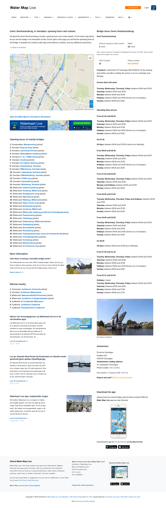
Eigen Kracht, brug (31, 203)
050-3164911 (115, 368)
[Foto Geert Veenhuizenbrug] (125, 316)
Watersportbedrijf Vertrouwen (34, 295)
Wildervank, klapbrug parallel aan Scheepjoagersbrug (46, 212)
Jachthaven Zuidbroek (30, 305)
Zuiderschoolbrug (30, 188)
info (120, 17)
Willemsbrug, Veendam (30, 169)
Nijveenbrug (28, 197)
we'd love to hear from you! (29, 480)
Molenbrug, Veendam (30, 184)
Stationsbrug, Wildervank (33, 221)
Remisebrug (28, 231)
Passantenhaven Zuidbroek (32, 308)
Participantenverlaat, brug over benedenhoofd (42, 234)
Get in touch (76, 472)
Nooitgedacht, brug (31, 194)
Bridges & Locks (65, 17)
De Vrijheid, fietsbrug (29, 163)
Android (123, 442)
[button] (47, 94)
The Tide (89, 497)
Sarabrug (24, 160)
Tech (97, 17)
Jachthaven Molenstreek (30, 292)
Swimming (109, 17)
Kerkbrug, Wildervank (32, 191)
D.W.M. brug (26, 178)
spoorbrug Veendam (29, 151)
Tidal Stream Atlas (75, 497)
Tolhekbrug (28, 218)
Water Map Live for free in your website (25, 485)
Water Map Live (52, 497)
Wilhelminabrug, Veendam (32, 175)
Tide (36, 17)
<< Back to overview (18, 47)
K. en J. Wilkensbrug (29, 157)
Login (146, 8)
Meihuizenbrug (29, 243)
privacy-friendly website (86, 501)
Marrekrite (84, 17)
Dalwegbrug (28, 224)
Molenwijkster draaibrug (30, 154)
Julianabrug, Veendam (31, 172)
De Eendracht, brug (31, 246)
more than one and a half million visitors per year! (122, 497)
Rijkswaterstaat (89, 109)
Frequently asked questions (83, 485)
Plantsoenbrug (29, 215)
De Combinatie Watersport (32, 301)
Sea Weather (63, 497)
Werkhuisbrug (29, 206)
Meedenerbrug (30, 144)
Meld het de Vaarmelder (122, 378)
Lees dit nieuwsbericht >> (19, 341)
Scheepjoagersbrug (31, 237)
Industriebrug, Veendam (30, 166)
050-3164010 (133, 64)
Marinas (48, 17)
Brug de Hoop (26, 148)
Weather (24, 17)
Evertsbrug (27, 240)
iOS (115, 442)
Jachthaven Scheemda (31, 289)
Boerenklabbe (29, 228)
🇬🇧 (129, 17)
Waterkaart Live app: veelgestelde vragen (29, 396)
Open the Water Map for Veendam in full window (30, 117)
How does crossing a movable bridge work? (30, 259)
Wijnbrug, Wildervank (32, 200)
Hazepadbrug (27, 181)
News (14, 17)
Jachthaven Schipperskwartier (35, 298)
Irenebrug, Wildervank (32, 209)
